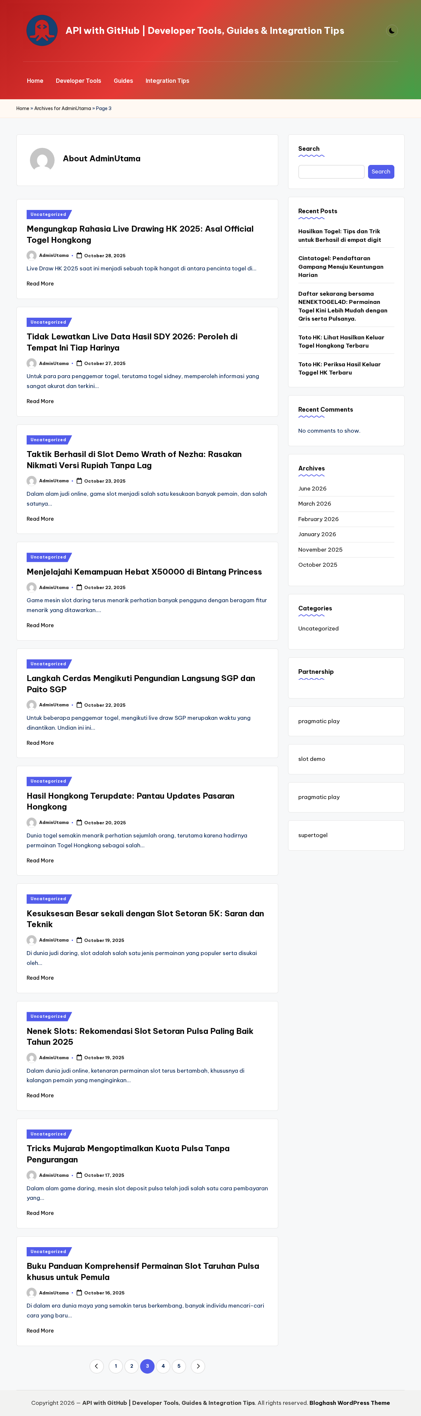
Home (22, 108)
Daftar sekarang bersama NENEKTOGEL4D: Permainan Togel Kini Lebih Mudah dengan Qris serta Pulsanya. (342, 306)
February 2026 (318, 519)
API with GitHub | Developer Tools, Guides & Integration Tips (204, 30)
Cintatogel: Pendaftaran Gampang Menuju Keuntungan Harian (341, 267)
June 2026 (312, 488)
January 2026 (317, 534)
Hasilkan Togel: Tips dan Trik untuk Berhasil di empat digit (339, 235)
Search (309, 148)
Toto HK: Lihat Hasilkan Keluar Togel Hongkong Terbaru (341, 342)
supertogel (313, 835)
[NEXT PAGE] (198, 1366)
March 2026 (314, 503)
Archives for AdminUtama (62, 108)
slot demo (311, 759)
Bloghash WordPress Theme (350, 1402)
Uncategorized (48, 214)
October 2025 (317, 564)
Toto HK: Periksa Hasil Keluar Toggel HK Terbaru (339, 369)
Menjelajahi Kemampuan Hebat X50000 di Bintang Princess (144, 572)
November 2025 (320, 549)
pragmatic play (319, 720)
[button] (96, 1366)
